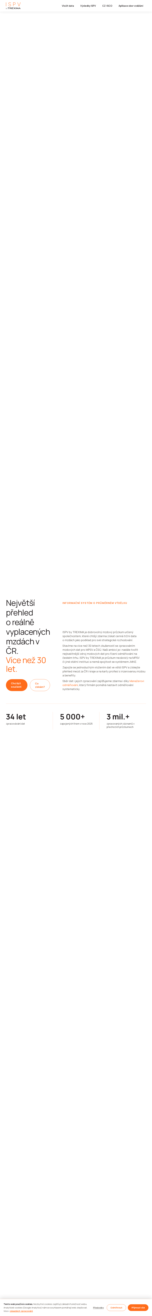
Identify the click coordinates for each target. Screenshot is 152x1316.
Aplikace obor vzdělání (131, 5)
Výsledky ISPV (88, 5)
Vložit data (68, 5)
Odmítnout (116, 1307)
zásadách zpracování (21, 1311)
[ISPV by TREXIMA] (13, 5)
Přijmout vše (138, 1307)
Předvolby (98, 1307)
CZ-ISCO (107, 5)
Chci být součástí (16, 685)
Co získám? (40, 685)
